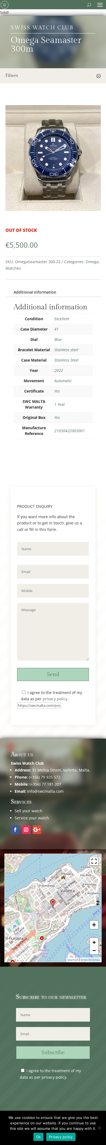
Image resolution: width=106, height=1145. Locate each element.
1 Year (59, 404)
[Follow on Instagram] (26, 829)
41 (56, 329)
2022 (58, 370)
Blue (58, 339)
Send (53, 674)
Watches (13, 268)
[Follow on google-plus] (37, 829)
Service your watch (32, 817)
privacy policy (55, 698)
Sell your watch (28, 810)
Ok (38, 1137)
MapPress (73, 960)
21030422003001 (69, 430)
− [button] (94, 950)
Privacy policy (61, 1137)
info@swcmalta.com (45, 791)
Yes (57, 391)
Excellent (61, 318)
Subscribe (53, 1052)
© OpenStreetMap (90, 960)
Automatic (63, 380)
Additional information (35, 292)
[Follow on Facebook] (15, 829)
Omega (92, 261)
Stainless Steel (66, 360)
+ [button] (94, 941)
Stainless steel (66, 349)
